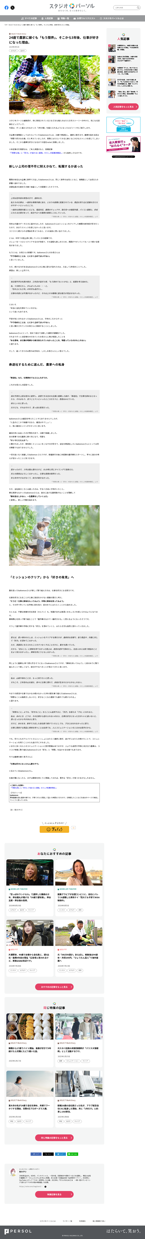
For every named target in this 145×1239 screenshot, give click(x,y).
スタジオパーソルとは (113, 18)
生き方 (23, 51)
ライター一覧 (67, 1221)
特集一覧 (65, 18)
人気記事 (49, 18)
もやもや (13, 51)
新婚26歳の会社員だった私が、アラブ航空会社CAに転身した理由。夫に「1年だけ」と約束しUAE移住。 (78, 1108)
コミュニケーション (72, 1061)
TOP (6, 25)
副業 (60, 1061)
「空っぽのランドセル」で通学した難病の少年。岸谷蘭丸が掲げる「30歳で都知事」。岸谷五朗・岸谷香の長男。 (30, 897)
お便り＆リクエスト (86, 18)
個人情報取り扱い (99, 1221)
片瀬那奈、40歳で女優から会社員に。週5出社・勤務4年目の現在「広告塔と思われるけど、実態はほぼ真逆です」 (29, 957)
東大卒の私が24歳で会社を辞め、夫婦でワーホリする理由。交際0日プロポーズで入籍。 (29, 1107)
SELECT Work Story (15, 25)
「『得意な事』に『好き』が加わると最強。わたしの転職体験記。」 (36, 152)
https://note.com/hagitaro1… (31, 1186)
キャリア (31, 910)
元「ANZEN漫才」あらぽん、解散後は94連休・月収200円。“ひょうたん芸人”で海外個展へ (78, 957)
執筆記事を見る (54, 1194)
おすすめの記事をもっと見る (54, 986)
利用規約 (82, 1221)
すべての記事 (31, 18)
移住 (11, 1121)
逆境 (80, 910)
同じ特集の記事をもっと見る (54, 1137)
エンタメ (62, 910)
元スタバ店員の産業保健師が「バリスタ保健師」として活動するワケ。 (78, 1050)
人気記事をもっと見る (123, 106)
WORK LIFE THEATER (19, 889)
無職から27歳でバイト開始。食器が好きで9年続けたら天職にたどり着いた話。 (30, 1050)
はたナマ (14, 949)
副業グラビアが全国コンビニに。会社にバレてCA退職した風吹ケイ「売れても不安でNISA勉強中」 (79, 897)
